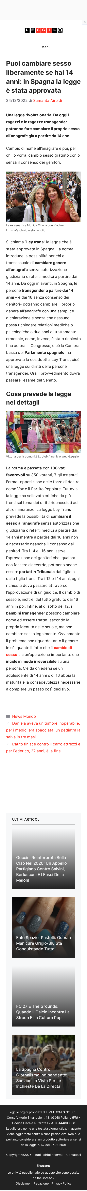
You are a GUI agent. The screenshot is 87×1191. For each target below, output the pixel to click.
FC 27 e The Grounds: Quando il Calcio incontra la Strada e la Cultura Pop (43, 1012)
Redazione (41, 1183)
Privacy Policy (61, 1183)
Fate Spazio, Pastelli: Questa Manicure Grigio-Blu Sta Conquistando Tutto (43, 943)
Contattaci (73, 1155)
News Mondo (24, 716)
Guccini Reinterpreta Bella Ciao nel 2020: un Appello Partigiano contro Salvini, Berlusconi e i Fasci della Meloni (41, 869)
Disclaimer (23, 1183)
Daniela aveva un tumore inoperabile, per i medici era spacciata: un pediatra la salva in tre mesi (43, 730)
